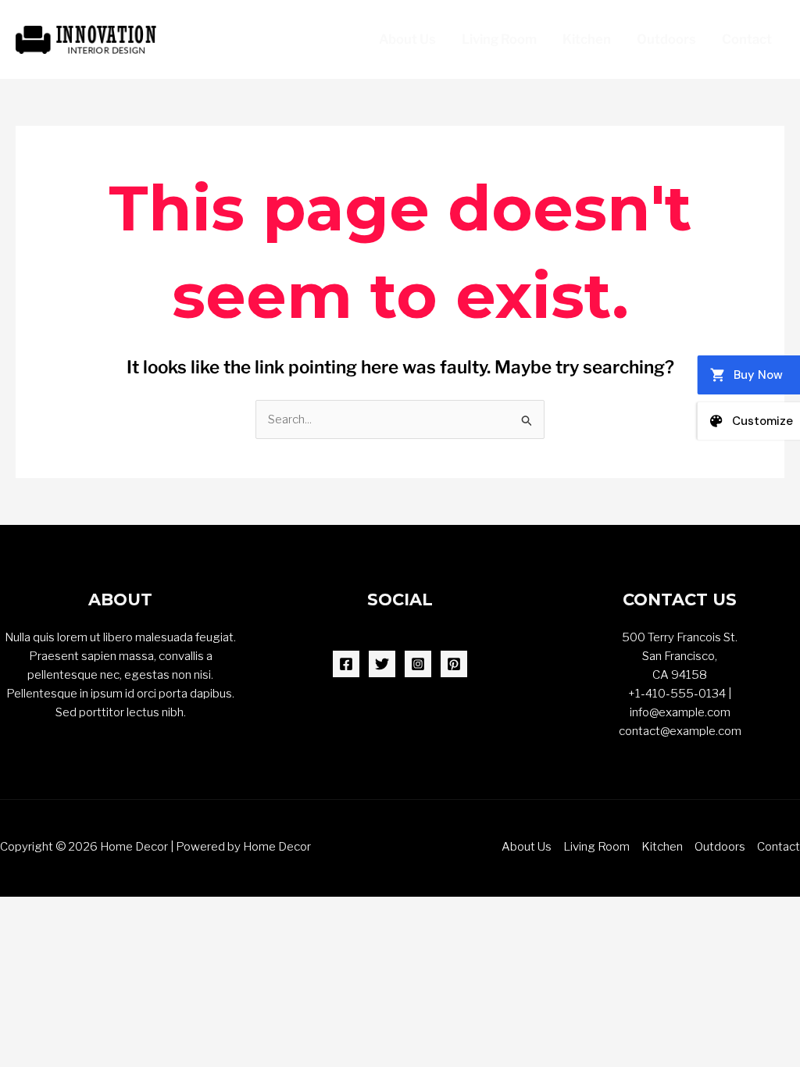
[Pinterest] (454, 664)
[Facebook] (346, 664)
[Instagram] (418, 664)
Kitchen (586, 39)
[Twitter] (382, 664)
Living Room (499, 39)
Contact (747, 39)
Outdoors (666, 39)
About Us (407, 39)
